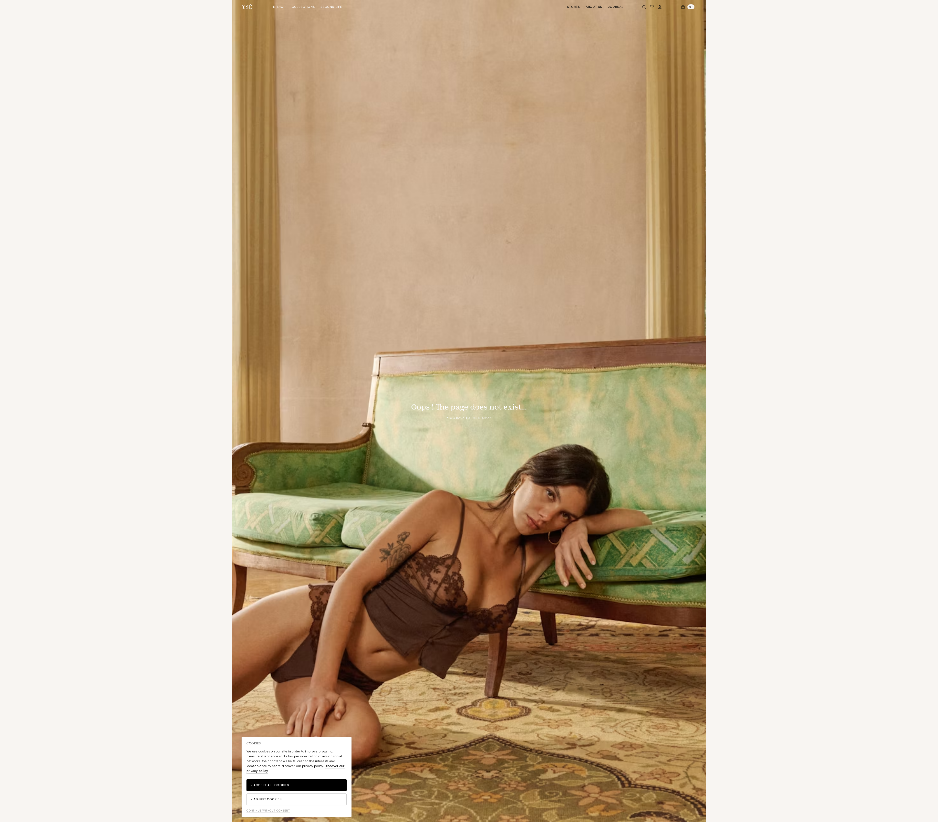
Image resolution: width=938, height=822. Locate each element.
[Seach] (644, 7)
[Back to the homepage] (247, 6)
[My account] (660, 7)
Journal (615, 6)
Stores (573, 6)
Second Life (331, 6)
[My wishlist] (652, 7)
